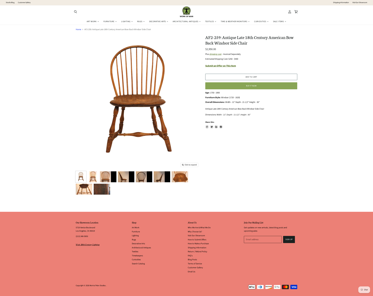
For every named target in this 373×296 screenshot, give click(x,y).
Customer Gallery (24, 3)
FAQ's (190, 255)
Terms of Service (195, 263)
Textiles (135, 251)
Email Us (191, 271)
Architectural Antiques (141, 247)
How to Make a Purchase (198, 243)
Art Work (135, 227)
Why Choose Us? (195, 231)
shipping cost (215, 54)
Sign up (289, 239)
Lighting (135, 235)
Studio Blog (10, 3)
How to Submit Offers (197, 239)
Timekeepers (137, 255)
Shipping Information (341, 3)
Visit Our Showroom (359, 3)
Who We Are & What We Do (199, 227)
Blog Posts (192, 259)
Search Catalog (138, 263)
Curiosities (136, 259)
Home (78, 29)
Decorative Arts (138, 243)
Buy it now (251, 86)
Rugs (134, 239)
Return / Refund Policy (197, 251)
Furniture (136, 231)
